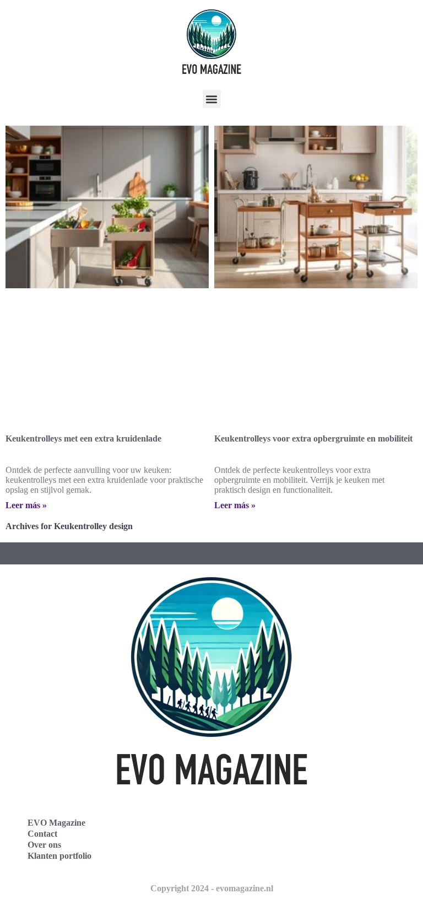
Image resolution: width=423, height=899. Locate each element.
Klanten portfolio (59, 855)
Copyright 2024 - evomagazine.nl (211, 888)
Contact (42, 833)
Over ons (44, 844)
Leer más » (26, 505)
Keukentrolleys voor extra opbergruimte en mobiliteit (313, 438)
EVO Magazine (56, 822)
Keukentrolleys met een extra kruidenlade (83, 438)
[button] (212, 99)
